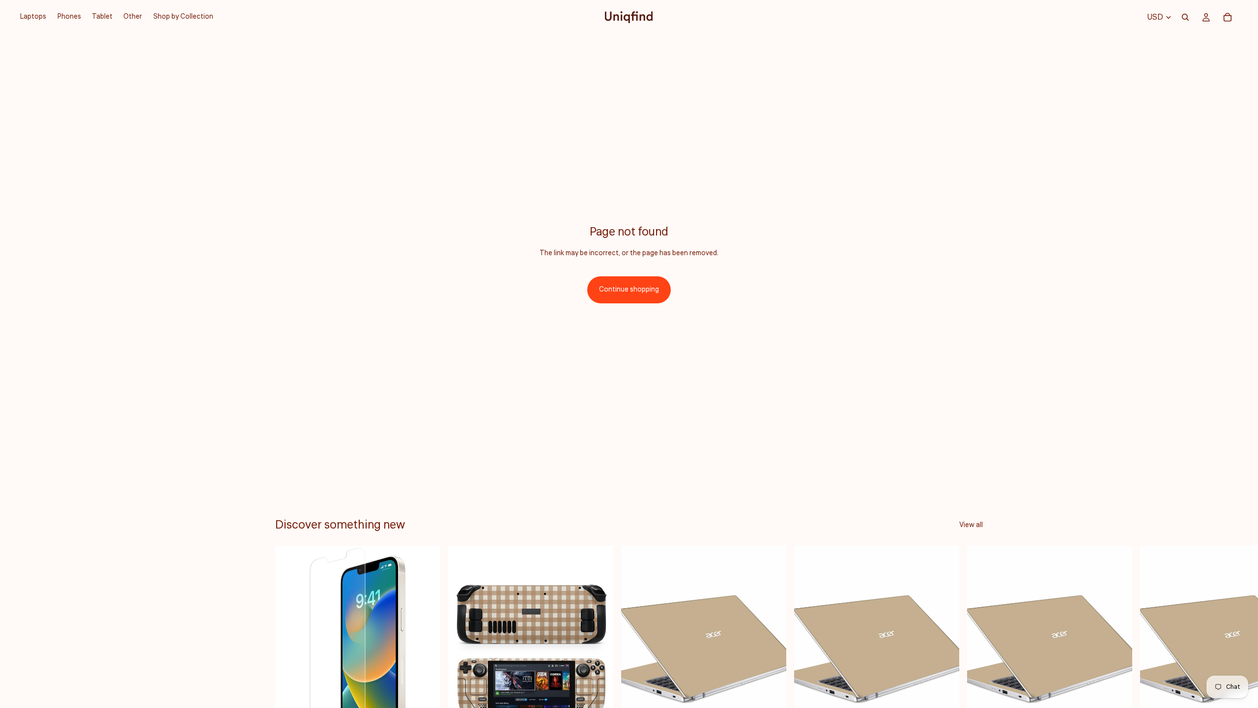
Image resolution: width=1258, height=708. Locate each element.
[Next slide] (972, 664)
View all (971, 525)
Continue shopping (629, 290)
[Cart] (1227, 17)
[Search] (1185, 17)
